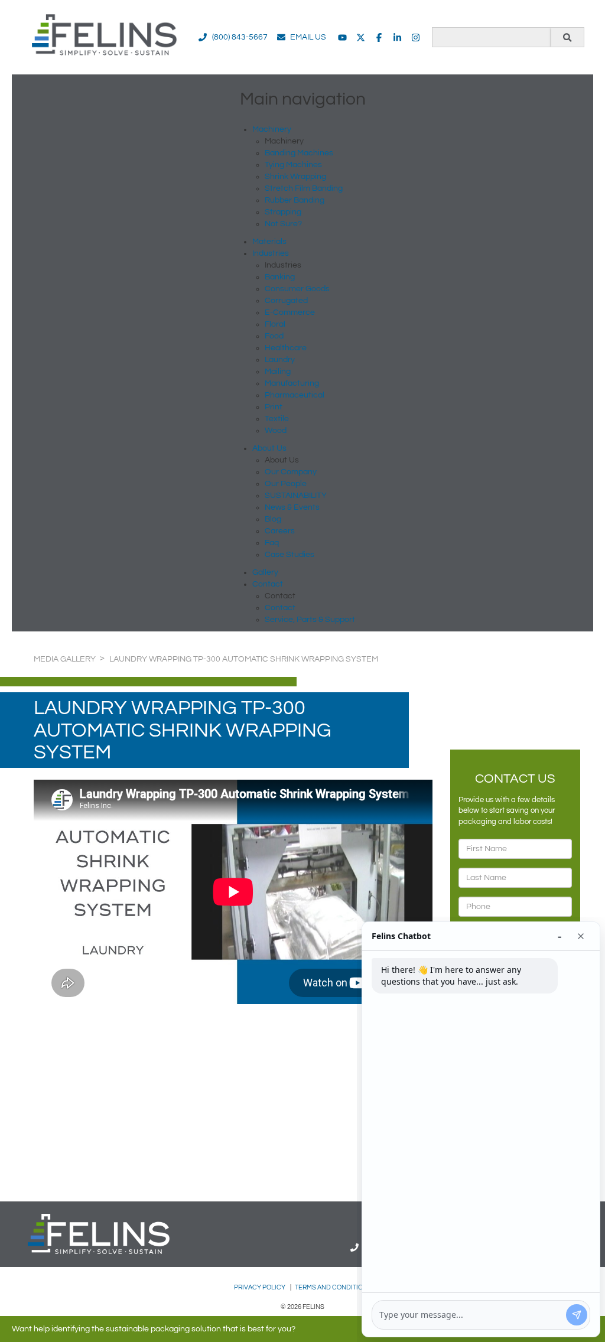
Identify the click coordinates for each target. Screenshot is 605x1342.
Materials (269, 241)
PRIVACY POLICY (260, 1287)
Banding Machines (299, 153)
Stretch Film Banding (304, 188)
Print (273, 407)
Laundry (280, 360)
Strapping (283, 212)
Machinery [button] (271, 129)
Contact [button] (267, 584)
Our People (286, 484)
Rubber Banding (294, 200)
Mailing (278, 371)
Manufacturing (292, 383)
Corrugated (286, 301)
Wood (276, 430)
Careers (280, 531)
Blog (273, 519)
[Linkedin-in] (397, 37)
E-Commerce (290, 312)
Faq (272, 543)
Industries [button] (270, 253)
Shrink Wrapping (295, 176)
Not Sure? (283, 224)
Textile (277, 419)
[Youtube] (342, 37)
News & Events (292, 507)
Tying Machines (293, 165)
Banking (280, 277)
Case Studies (289, 555)
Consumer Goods (297, 289)
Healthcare (286, 348)
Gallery (265, 572)
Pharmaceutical (294, 395)
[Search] (567, 37)
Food (274, 336)
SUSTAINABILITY (296, 495)
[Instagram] (415, 37)
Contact (280, 608)
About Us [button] (269, 448)
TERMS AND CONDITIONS (333, 1287)
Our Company (291, 472)
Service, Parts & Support (310, 619)
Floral (275, 324)
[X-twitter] (360, 37)
